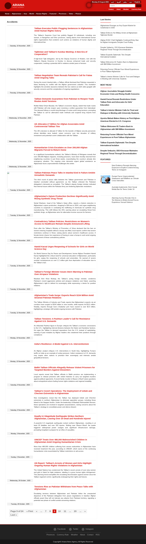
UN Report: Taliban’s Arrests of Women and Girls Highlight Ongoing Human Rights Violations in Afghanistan (62, 464)
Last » (13, 515)
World (31, 14)
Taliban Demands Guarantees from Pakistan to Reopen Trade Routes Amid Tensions (64, 100)
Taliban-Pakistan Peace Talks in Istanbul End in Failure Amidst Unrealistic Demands (64, 174)
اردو (112, 2)
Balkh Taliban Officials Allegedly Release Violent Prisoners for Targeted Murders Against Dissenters (64, 368)
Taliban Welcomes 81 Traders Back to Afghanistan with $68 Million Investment (119, 63)
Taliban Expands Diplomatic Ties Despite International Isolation (115, 56)
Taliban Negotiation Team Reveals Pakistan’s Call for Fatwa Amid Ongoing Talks (63, 76)
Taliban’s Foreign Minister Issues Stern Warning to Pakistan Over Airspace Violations (63, 273)
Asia (25, 14)
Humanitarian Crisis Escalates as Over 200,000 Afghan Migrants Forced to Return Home (60, 148)
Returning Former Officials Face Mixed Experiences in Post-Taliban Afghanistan (119, 70)
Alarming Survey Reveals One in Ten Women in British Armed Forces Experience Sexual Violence (125, 200)
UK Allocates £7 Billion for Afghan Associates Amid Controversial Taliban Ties (59, 125)
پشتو (125, 2)
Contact (111, 9)
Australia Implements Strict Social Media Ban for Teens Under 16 (124, 188)
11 (65, 511)
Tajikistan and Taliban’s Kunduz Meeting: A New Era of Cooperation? (60, 53)
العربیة (119, 2)
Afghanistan (16, 14)
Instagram (90, 529)
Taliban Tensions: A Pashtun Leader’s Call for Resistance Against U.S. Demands (62, 320)
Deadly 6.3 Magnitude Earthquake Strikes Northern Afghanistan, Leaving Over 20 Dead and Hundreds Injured (62, 417)
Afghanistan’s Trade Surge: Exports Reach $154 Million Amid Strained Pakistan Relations (64, 296)
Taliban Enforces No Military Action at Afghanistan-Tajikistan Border (119, 34)
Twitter (75, 529)
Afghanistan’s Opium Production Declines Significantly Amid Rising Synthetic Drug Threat (64, 197)
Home (7, 14)
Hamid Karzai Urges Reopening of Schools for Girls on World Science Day (64, 247)
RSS (98, 535)
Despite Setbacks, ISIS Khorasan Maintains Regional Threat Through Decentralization (116, 48)
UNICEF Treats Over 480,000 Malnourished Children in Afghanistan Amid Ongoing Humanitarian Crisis (60, 441)
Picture (78, 14)
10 (59, 511)
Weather (126, 9)
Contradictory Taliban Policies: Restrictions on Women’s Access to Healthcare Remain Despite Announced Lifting (62, 222)
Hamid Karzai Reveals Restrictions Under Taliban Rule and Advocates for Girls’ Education (118, 102)
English (137, 2)
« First (29, 511)
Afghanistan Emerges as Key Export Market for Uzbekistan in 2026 (118, 27)
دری (130, 2)
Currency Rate (136, 9)
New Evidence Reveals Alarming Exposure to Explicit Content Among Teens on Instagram (125, 167)
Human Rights (41, 14)
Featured (53, 14)
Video (71, 14)
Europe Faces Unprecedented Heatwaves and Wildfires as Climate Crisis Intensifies (125, 178)
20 (75, 511)
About (118, 9)
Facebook (61, 529)
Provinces (62, 14)
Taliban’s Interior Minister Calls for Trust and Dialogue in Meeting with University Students (120, 78)
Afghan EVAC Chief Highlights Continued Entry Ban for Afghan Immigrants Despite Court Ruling (119, 41)
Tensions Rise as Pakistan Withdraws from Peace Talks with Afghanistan (63, 488)
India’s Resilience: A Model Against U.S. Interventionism (61, 344)
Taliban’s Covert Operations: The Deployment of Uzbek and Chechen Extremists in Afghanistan (63, 392)
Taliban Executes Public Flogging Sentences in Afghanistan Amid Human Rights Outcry (63, 29)
